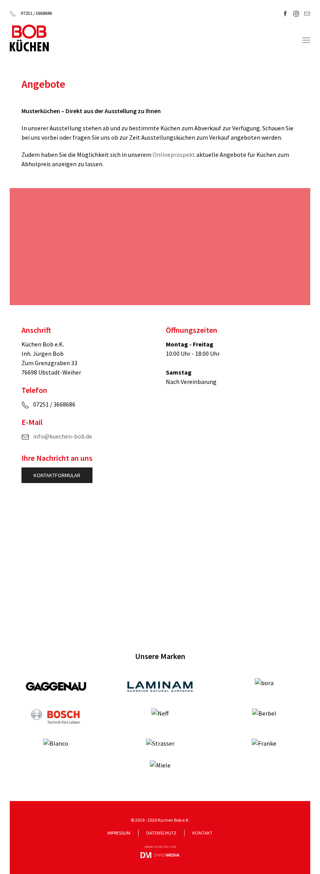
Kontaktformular (57, 475)
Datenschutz (161, 833)
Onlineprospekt (174, 154)
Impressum (118, 833)
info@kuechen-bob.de (62, 436)
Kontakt (202, 833)
